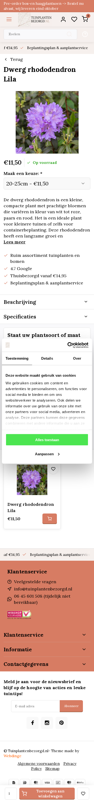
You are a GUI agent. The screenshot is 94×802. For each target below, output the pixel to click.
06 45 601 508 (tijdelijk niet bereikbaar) (42, 599)
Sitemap (52, 768)
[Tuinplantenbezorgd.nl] (35, 19)
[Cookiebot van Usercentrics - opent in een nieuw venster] (67, 345)
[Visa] (47, 782)
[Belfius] (80, 782)
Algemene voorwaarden (39, 763)
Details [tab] (47, 358)
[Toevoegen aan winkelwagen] (49, 519)
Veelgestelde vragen (35, 581)
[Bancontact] (58, 782)
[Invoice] (14, 782)
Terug (16, 59)
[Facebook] (33, 723)
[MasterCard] (36, 782)
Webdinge (12, 756)
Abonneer (71, 706)
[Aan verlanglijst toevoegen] (53, 469)
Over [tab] (77, 358)
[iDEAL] (25, 782)
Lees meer (15, 242)
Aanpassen (44, 454)
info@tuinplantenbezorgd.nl (43, 589)
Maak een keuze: (23, 173)
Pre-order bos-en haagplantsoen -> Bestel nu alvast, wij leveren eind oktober (44, 6)
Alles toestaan (47, 440)
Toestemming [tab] (17, 358)
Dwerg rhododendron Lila (30, 507)
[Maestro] (69, 782)
